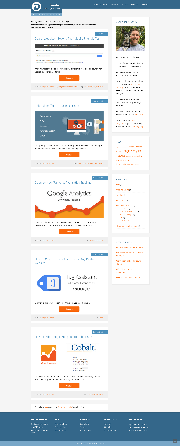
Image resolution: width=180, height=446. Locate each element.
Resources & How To (123, 205)
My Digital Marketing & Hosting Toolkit (129, 247)
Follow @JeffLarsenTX (141, 430)
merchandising (123, 160)
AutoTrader (123, 208)
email (120, 151)
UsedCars (137, 164)
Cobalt (89, 394)
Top (175, 441)
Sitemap (102, 444)
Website (138, 84)
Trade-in (128, 164)
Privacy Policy (93, 444)
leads (141, 156)
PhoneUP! (139, 161)
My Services (120, 200)
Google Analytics (89, 87)
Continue (69, 78)
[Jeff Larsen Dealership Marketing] (130, 51)
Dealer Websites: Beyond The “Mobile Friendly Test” (68, 38)
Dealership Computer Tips (128, 211)
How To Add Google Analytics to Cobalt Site (63, 337)
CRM (132, 84)
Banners (121, 147)
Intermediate (99, 240)
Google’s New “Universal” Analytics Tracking (63, 182)
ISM (138, 156)
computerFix (139, 147)
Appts (117, 147)
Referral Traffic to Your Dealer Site (57, 106)
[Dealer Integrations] (46, 10)
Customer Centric (122, 190)
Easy (102, 318)
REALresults (99, 163)
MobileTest (100, 87)
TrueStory (132, 164)
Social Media (124, 221)
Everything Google (48, 87)
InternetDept (134, 156)
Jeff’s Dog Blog (137, 126)
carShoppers (126, 147)
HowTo (92, 163)
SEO (56, 87)
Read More (139, 114)
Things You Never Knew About (68, 87)
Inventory (119, 87)
